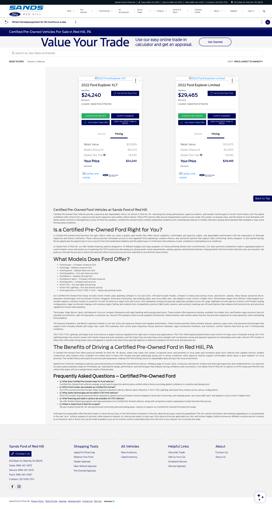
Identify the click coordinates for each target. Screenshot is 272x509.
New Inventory (129, 452)
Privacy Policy (37, 501)
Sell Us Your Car (176, 457)
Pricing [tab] (119, 134)
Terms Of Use (51, 501)
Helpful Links (178, 446)
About (220, 446)
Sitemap (63, 501)
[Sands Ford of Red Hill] (36, 10)
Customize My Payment (95, 116)
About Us (220, 457)
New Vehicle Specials (85, 466)
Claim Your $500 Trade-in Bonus (125, 122)
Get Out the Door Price (127, 93)
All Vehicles (130, 446)
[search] (264, 11)
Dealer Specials (82, 461)
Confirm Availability (125, 116)
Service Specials (177, 466)
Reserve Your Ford (83, 457)
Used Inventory (129, 457)
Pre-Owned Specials (85, 470)
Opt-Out (98, 501)
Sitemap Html (74, 501)
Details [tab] (102, 134)
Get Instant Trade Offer (98, 122)
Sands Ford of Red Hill (19, 501)
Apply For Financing (84, 452)
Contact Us (22, 453)
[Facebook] (12, 486)
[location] (232, 2)
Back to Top (262, 198)
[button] (135, 81)
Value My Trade (176, 452)
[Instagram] (19, 486)
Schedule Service (177, 461)
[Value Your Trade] (136, 41)
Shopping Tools (86, 446)
